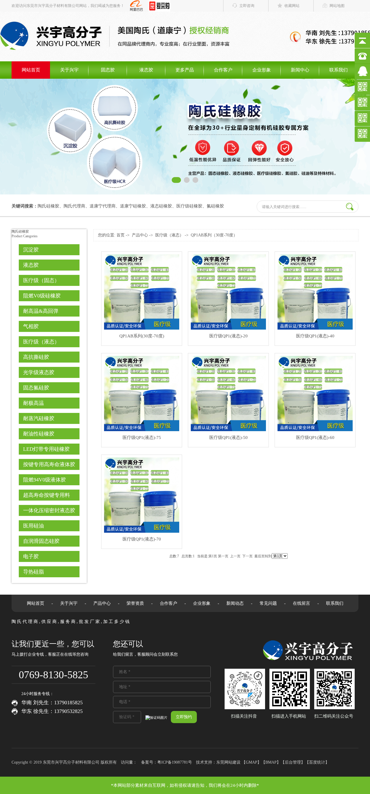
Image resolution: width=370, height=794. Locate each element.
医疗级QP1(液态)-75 (142, 437)
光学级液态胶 (38, 372)
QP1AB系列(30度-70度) (141, 336)
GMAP (251, 762)
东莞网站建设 (228, 762)
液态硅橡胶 (161, 206)
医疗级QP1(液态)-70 (142, 539)
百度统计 (317, 762)
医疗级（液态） (41, 342)
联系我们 (338, 69)
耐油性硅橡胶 (38, 434)
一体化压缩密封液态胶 (49, 510)
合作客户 (223, 69)
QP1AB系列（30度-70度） (214, 235)
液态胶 (146, 69)
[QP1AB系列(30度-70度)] (141, 328)
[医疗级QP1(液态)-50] (228, 430)
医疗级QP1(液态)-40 (315, 336)
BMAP (271, 762)
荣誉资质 (135, 603)
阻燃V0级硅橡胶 (42, 296)
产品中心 (140, 235)
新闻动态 (235, 603)
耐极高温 (33, 403)
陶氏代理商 (74, 206)
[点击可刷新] (156, 717)
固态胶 (108, 69)
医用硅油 (33, 526)
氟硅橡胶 (215, 206)
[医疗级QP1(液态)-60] (315, 430)
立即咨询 (246, 5)
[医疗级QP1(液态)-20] (228, 328)
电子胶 (31, 556)
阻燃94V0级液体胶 (44, 480)
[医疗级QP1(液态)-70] (141, 532)
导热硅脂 (33, 572)
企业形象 (261, 69)
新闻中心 (300, 69)
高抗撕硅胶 (36, 357)
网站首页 (31, 69)
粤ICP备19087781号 (174, 762)
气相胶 (31, 326)
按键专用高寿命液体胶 (49, 464)
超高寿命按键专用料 (46, 495)
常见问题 (268, 603)
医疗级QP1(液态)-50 (228, 437)
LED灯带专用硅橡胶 (46, 449)
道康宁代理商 (103, 206)
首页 (120, 235)
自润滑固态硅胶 (41, 541)
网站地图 (337, 5)
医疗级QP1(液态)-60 (315, 437)
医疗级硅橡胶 (189, 206)
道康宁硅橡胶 (133, 206)
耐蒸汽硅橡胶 (38, 418)
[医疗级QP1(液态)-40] (315, 328)
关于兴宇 (69, 69)
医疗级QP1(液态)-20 (228, 336)
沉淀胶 (31, 250)
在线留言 (301, 603)
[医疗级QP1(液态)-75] (141, 430)
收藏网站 (291, 5)
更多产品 (184, 69)
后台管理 (293, 762)
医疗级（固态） (41, 280)
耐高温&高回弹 (40, 311)
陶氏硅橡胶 (48, 206)
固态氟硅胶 (36, 388)
